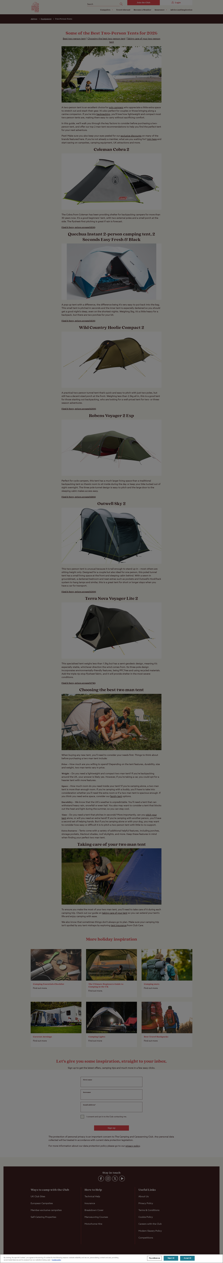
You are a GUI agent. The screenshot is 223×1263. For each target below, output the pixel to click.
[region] (111, 1258)
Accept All (187, 1258)
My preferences (154, 1258)
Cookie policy (56, 1260)
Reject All (171, 1258)
